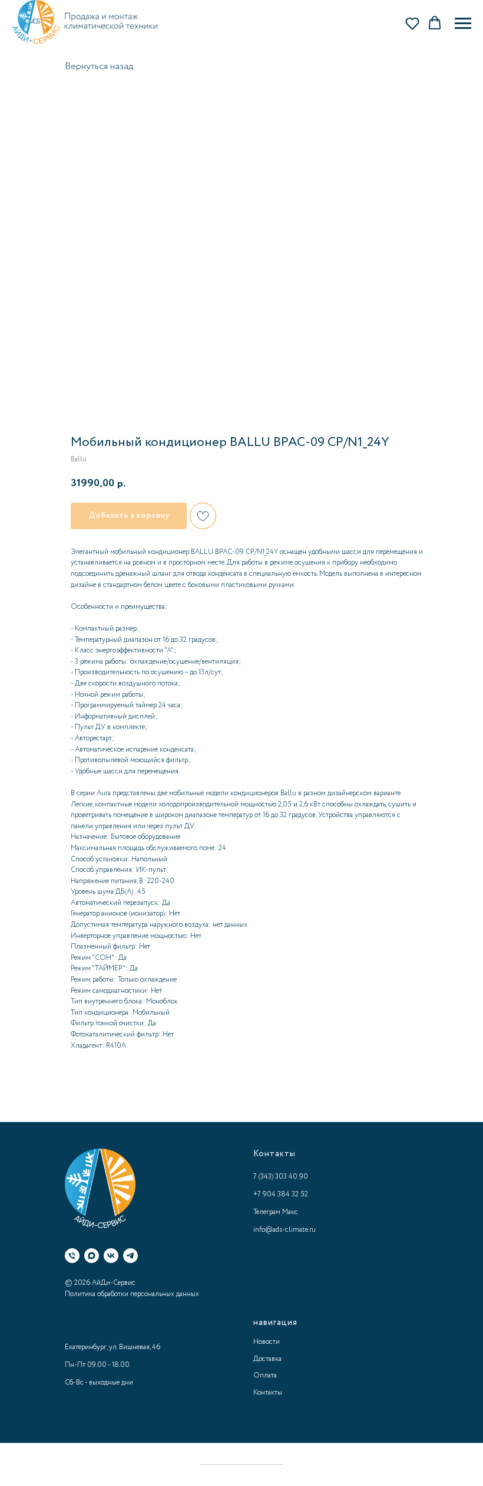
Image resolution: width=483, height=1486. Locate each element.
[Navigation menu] (463, 23)
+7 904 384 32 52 (280, 1194)
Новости (266, 1342)
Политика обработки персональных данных (132, 1294)
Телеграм (266, 1212)
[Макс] (91, 1255)
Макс (290, 1212)
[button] (412, 23)
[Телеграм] (130, 1255)
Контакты (267, 1392)
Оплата (265, 1375)
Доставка (267, 1359)
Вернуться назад (99, 66)
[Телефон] (72, 1255)
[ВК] (111, 1255)
